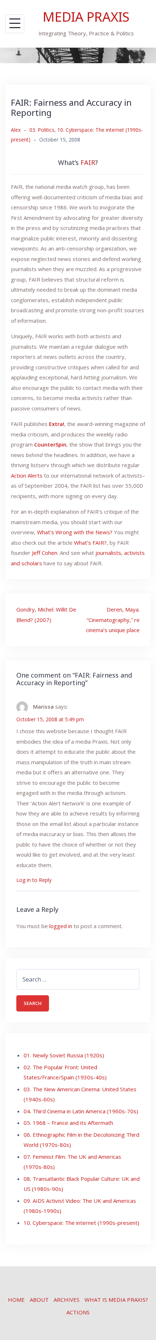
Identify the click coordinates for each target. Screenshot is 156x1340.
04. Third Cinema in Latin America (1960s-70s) (81, 1111)
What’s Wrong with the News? (74, 532)
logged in (60, 926)
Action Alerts (26, 475)
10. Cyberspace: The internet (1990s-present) (81, 1222)
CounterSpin (50, 444)
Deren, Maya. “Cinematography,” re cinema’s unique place (113, 620)
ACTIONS (78, 1312)
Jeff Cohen (44, 552)
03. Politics (41, 129)
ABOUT (39, 1299)
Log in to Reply (34, 879)
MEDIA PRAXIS (86, 17)
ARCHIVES (66, 1299)
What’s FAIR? (90, 542)
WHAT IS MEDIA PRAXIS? (116, 1299)
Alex (16, 129)
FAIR (88, 162)
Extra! (56, 423)
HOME (16, 1299)
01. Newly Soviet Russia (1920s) (64, 1055)
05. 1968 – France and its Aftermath (68, 1122)
